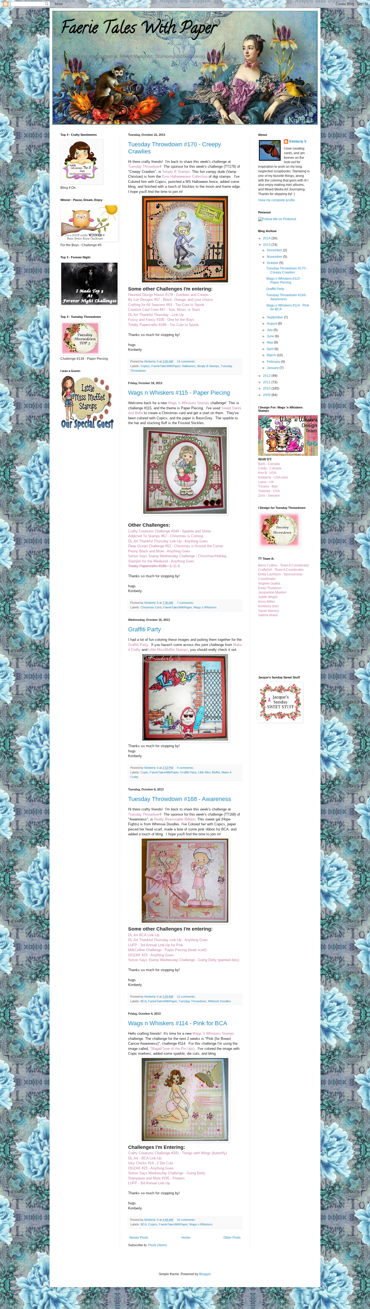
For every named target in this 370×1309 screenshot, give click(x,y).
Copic (144, 772)
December (275, 250)
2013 (267, 245)
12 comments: (186, 996)
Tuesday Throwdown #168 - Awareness (179, 799)
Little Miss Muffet (209, 772)
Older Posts (232, 1237)
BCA (144, 1001)
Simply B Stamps (208, 366)
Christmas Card (151, 607)
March (272, 355)
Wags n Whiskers (205, 607)
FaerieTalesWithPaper (165, 366)
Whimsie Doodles (219, 1001)
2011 (267, 382)
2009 (267, 395)
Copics (145, 366)
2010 (267, 388)
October (273, 263)
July (270, 330)
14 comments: (186, 361)
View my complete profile (276, 200)
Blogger (204, 1274)
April (270, 349)
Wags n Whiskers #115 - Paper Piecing (179, 392)
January (273, 368)
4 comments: (186, 767)
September (275, 317)
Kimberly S (297, 141)
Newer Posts (138, 1237)
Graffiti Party (144, 629)
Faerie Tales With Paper (138, 29)
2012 (267, 376)
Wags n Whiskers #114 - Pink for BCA (177, 1023)
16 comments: (186, 1219)
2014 (267, 238)
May (270, 342)
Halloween (188, 366)
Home (185, 1237)
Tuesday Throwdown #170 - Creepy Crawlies (286, 270)
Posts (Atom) (157, 1245)
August (272, 323)
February (274, 362)
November (275, 257)
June (271, 336)
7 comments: (186, 602)
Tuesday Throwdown (192, 1001)
